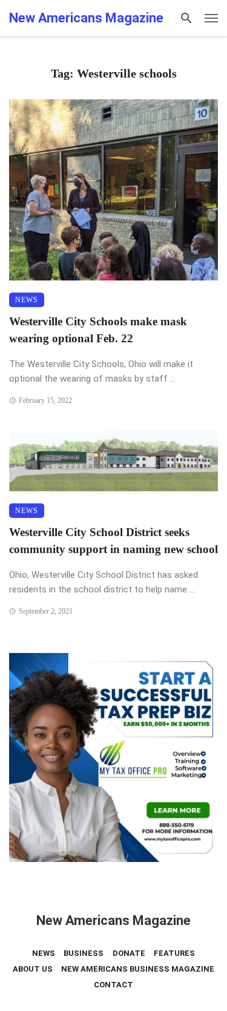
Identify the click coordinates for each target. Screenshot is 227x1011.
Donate (129, 953)
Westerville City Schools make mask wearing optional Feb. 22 (98, 330)
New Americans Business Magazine (137, 968)
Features (174, 953)
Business (84, 953)
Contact (113, 984)
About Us (33, 968)
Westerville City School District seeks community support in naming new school (113, 541)
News (26, 300)
